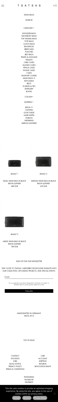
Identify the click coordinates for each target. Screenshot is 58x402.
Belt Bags (29, 54)
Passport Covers (29, 75)
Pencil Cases (29, 67)
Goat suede (29, 112)
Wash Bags (28, 78)
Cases (29, 73)
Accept (16, 398)
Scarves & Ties (29, 86)
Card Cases (29, 62)
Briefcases (29, 49)
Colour (28, 97)
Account (42, 358)
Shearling (29, 120)
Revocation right (43, 366)
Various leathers (29, 123)
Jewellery (29, 89)
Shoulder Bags (29, 33)
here (43, 284)
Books (29, 91)
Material (28, 102)
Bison (28, 107)
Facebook (29, 379)
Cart (43, 356)
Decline (27, 398)
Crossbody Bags (29, 36)
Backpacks (29, 46)
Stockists (15, 358)
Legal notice (15, 364)
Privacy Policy (15, 366)
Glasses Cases (29, 65)
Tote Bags (29, 41)
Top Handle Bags (29, 38)
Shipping (43, 361)
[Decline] (54, 393)
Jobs (15, 361)
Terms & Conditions (15, 369)
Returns (42, 364)
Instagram (29, 377)
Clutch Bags (29, 44)
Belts (29, 83)
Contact (15, 356)
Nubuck (29, 118)
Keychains (29, 81)
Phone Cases (29, 70)
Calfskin (29, 110)
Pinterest (29, 382)
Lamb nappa (29, 115)
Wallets (29, 60)
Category (28, 28)
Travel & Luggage (29, 57)
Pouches (29, 52)
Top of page (29, 340)
